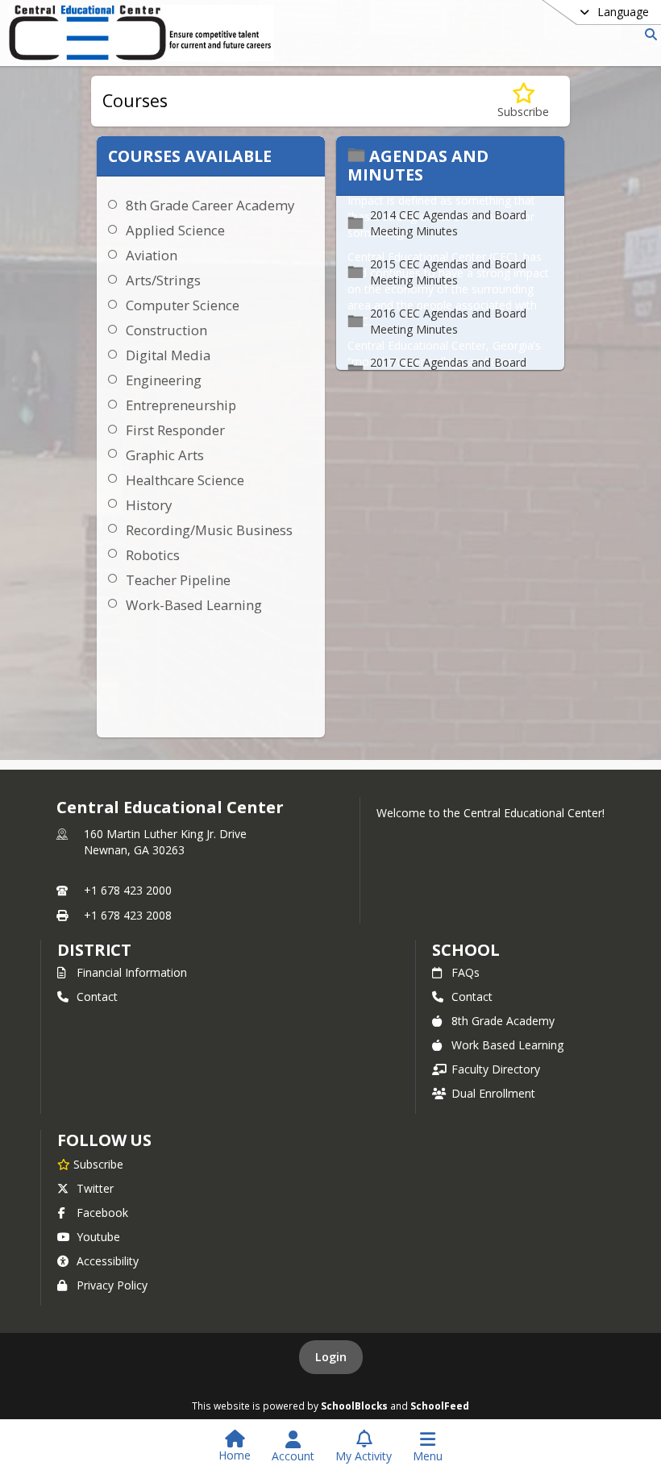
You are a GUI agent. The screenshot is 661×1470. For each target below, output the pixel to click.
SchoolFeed (439, 1405)
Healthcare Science (185, 480)
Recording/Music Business (209, 530)
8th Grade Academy (503, 1020)
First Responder (175, 430)
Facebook (102, 1212)
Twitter (95, 1188)
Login (331, 1356)
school (465, 950)
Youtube (98, 1236)
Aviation (151, 255)
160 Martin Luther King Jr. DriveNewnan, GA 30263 (165, 842)
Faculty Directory (495, 1069)
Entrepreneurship (181, 405)
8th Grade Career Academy (210, 205)
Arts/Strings (163, 280)
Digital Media (168, 355)
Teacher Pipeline (178, 580)
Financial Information (132, 972)
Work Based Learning (507, 1045)
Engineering (164, 380)
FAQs (465, 972)
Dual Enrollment (493, 1093)
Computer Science (182, 305)
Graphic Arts (165, 455)
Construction (166, 330)
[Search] (647, 34)
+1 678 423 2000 (128, 890)
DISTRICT (94, 950)
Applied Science (175, 230)
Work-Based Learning (194, 605)
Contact (97, 996)
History (149, 505)
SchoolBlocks (354, 1405)
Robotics (153, 555)
